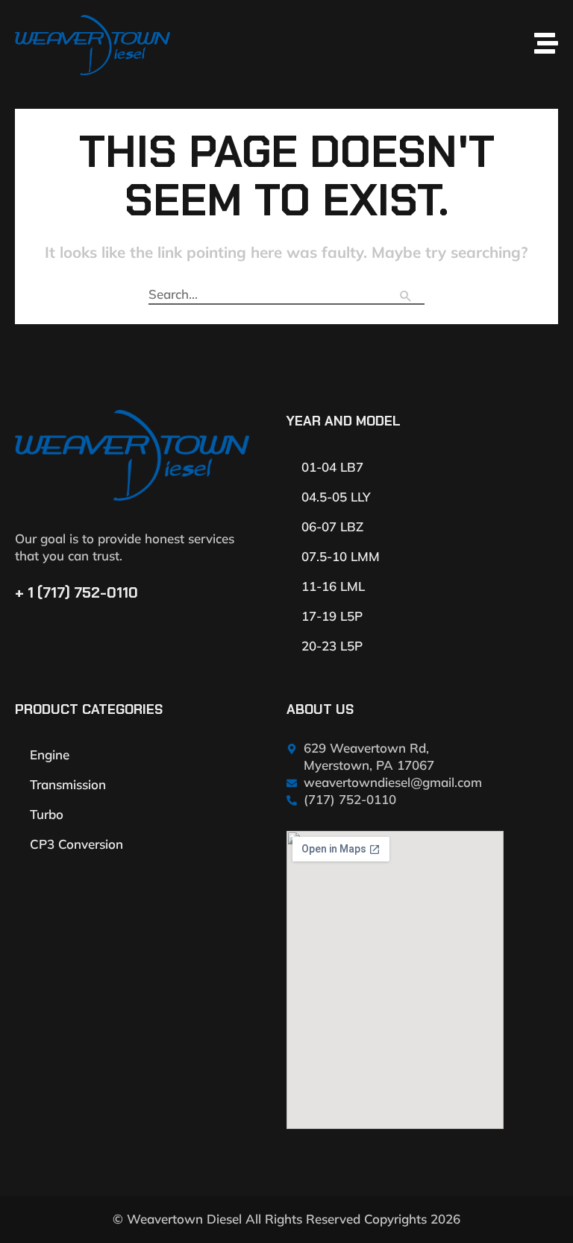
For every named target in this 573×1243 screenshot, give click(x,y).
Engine (49, 754)
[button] (368, 44)
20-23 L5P (332, 646)
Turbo (46, 814)
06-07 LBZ (332, 526)
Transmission (68, 784)
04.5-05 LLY (335, 497)
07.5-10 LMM (340, 556)
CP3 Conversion (76, 844)
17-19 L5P (332, 616)
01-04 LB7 (332, 467)
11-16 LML (333, 586)
